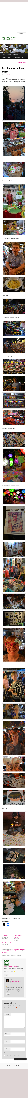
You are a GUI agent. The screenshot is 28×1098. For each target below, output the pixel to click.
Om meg (9, 54)
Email (7, 1041)
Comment (7, 1014)
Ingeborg (15, 951)
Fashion (18, 949)
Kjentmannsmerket (6, 57)
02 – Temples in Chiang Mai (6, 934)
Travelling (22, 949)
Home (3, 54)
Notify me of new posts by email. (12, 1055)
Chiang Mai (9, 951)
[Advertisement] (14, 16)
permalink (4, 952)
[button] (14, 103)
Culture (14, 949)
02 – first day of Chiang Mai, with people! (18, 935)
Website (7, 1049)
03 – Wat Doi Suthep (7, 943)
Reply (6, 975)
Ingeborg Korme (9, 37)
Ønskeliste (15, 54)
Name (7, 1033)
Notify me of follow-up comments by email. (14, 1053)
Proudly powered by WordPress (14, 1065)
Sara (5, 966)
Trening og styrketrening (18, 57)
